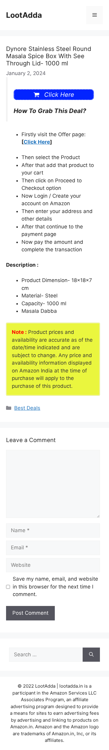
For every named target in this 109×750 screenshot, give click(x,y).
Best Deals (27, 408)
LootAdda (24, 15)
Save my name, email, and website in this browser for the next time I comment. (55, 586)
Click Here (37, 142)
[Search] (91, 655)
